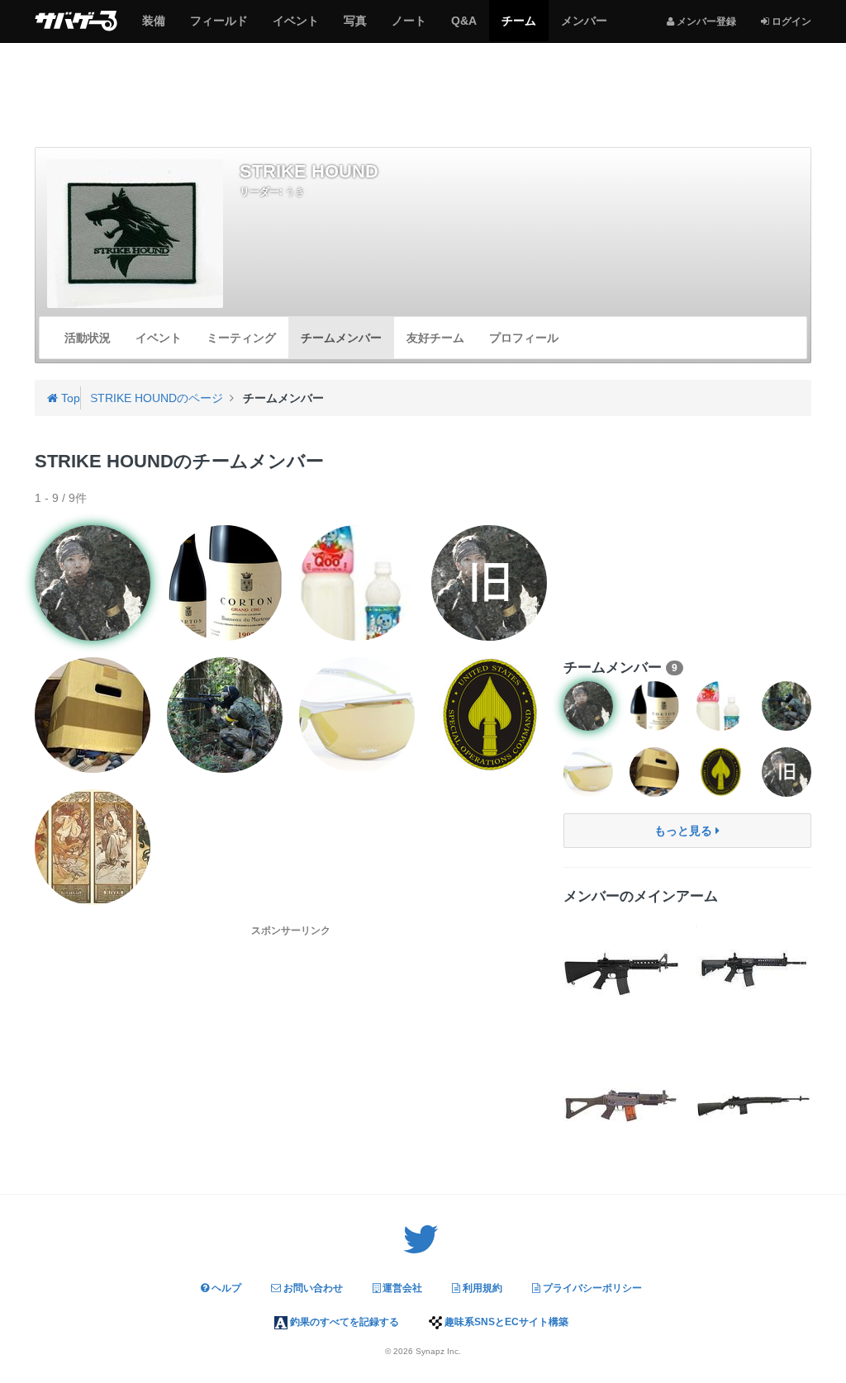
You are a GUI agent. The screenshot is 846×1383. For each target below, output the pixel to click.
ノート (408, 27)
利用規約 (481, 1288)
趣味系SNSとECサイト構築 (505, 1322)
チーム (518, 27)
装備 (153, 27)
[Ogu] (489, 715)
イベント (295, 27)
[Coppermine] (225, 583)
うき (295, 191)
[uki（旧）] (489, 583)
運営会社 (401, 1288)
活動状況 (87, 337)
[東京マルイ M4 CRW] (621, 967)
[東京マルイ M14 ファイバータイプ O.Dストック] (753, 1100)
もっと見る (684, 830)
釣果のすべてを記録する (343, 1322)
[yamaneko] (92, 715)
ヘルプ (225, 1288)
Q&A (463, 27)
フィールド (218, 27)
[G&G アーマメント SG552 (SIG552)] (621, 1100)
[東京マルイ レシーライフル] (753, 967)
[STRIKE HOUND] (135, 233)
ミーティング (241, 337)
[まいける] (357, 715)
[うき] (92, 583)
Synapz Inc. (438, 1351)
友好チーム (435, 337)
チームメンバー (341, 337)
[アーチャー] (225, 715)
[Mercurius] (357, 583)
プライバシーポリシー (591, 1288)
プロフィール (523, 337)
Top (69, 398)
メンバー (583, 27)
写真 (355, 27)
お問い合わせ (312, 1288)
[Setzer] (92, 847)
